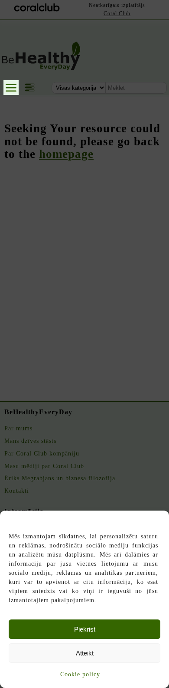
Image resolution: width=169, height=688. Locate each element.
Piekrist (84, 629)
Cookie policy (80, 674)
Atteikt (85, 653)
